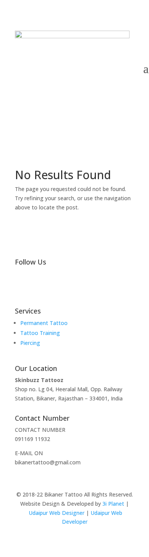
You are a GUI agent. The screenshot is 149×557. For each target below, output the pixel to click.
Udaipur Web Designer (56, 512)
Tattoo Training (40, 332)
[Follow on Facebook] (36, 287)
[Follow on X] (51, 287)
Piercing (30, 342)
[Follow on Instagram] (21, 287)
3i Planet (113, 503)
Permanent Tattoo (44, 323)
